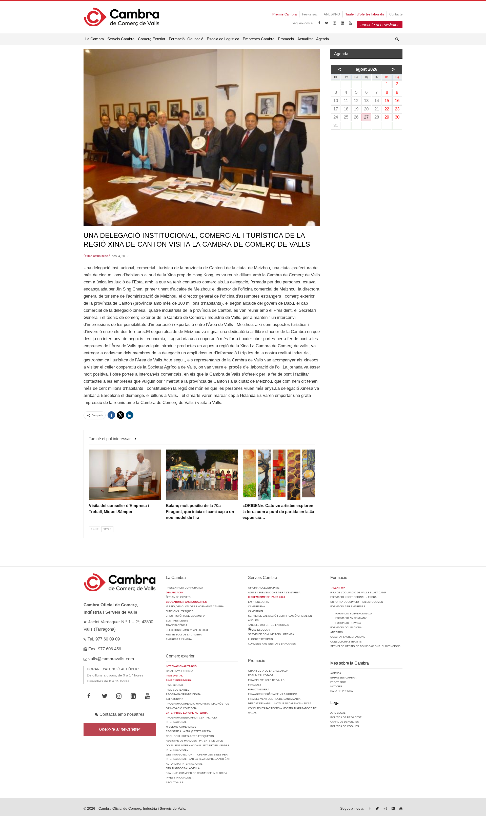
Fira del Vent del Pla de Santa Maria (274, 698)
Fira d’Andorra (258, 689)
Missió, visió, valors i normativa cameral (195, 606)
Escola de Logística (223, 39)
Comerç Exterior (151, 39)
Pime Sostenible (177, 689)
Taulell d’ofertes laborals (268, 625)
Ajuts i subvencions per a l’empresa (274, 592)
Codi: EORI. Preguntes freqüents (190, 736)
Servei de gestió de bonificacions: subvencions (365, 646)
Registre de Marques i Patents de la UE (194, 740)
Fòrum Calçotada (260, 675)
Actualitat (305, 39)
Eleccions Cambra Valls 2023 (187, 630)
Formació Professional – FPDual (354, 597)
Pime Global (175, 685)
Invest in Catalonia (179, 777)
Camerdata (256, 611)
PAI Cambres (174, 699)
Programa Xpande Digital (184, 694)
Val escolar (261, 629)
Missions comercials (181, 726)
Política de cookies (344, 726)
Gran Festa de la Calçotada (268, 670)
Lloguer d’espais (260, 639)
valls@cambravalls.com (110, 658)
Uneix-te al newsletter (119, 729)
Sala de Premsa (341, 691)
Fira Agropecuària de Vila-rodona (272, 694)
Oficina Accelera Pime (263, 587)
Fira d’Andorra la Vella (183, 768)
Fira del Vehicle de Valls (266, 680)
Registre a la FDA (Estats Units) (188, 731)
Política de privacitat (345, 717)
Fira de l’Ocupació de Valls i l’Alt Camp (358, 592)
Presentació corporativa (184, 587)
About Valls (175, 782)
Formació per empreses (347, 606)
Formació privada (348, 622)
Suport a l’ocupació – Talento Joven (356, 601)
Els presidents (177, 620)
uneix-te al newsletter (379, 25)
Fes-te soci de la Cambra (184, 634)
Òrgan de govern (178, 597)
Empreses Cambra (258, 39)
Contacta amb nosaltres (121, 714)
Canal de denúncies (344, 721)
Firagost (254, 684)
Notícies (336, 686)
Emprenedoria (258, 601)
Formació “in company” (351, 618)
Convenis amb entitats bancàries (272, 643)
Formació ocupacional (346, 627)
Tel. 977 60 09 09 (103, 639)
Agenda (322, 39)
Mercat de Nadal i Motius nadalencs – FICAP (279, 703)
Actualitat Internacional (184, 763)
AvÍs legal (338, 712)
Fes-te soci (310, 14)
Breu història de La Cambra (185, 615)
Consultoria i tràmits (346, 641)
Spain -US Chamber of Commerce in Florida (196, 773)
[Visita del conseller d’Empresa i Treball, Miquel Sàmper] (125, 475)
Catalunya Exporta (179, 671)
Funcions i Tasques (179, 611)
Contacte (395, 14)
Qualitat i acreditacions (347, 636)
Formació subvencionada (353, 613)
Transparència (176, 625)
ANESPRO (332, 14)
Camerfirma (256, 606)
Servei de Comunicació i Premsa (271, 634)
